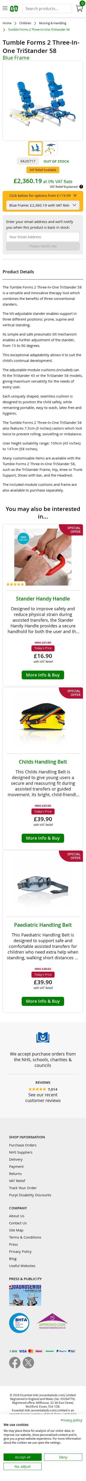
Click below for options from (40, 195)
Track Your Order (23, 1187)
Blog (12, 1258)
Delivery (16, 1159)
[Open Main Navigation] (5, 8)
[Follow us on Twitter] (28, 1367)
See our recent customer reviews (43, 1097)
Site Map (16, 1230)
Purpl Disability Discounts (30, 1194)
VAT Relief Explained (64, 187)
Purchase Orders (22, 1145)
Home (7, 23)
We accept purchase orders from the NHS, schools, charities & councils (43, 1059)
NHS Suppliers (20, 1152)
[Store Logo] (14, 9)
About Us (16, 1215)
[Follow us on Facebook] (16, 1367)
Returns (15, 1173)
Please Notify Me (43, 246)
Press (13, 1244)
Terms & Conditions (25, 1237)
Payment (16, 1166)
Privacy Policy (20, 1251)
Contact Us (18, 1223)
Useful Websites (22, 1265)
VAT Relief (17, 1180)
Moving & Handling (52, 23)
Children (25, 23)
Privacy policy (71, 1420)
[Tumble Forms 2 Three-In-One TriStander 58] (35, 148)
